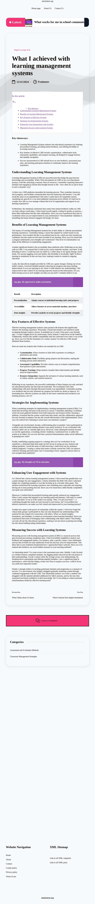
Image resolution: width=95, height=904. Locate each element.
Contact (9, 864)
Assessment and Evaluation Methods (24, 650)
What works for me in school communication (62, 22)
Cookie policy (11, 868)
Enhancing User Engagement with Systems (36, 124)
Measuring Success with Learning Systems (36, 128)
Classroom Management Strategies (23, 656)
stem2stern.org (47, 1)
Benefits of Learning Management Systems (36, 114)
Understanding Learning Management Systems (38, 110)
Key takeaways (33, 108)
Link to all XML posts (58, 862)
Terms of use (11, 876)
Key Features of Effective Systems (33, 117)
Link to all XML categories (60, 858)
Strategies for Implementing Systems (34, 121)
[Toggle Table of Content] (14, 102)
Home (8, 855)
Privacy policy (11, 872)
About (8, 859)
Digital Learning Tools (22, 50)
